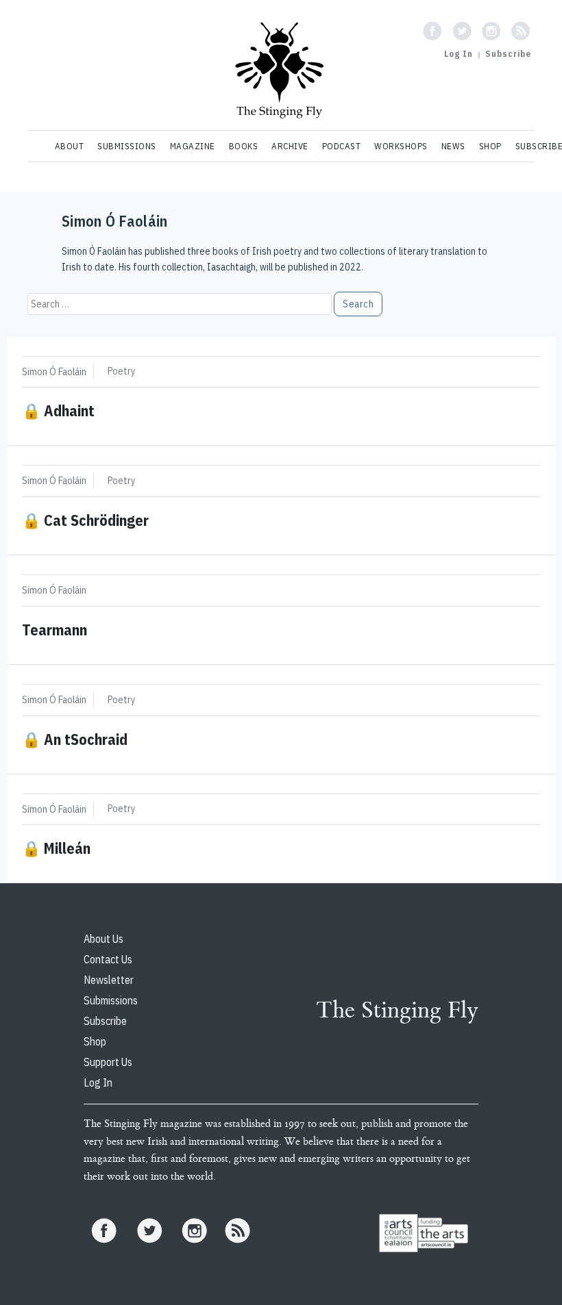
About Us (103, 939)
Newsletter (109, 980)
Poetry (121, 371)
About (69, 146)
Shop (490, 146)
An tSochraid (74, 739)
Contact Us (108, 959)
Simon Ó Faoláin (54, 371)
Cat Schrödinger (85, 520)
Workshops (401, 146)
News (453, 146)
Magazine (192, 146)
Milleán (56, 848)
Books (243, 146)
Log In (458, 54)
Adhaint (58, 410)
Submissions (126, 146)
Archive (289, 146)
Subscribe (508, 54)
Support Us (108, 1062)
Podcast (341, 146)
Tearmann (54, 629)
